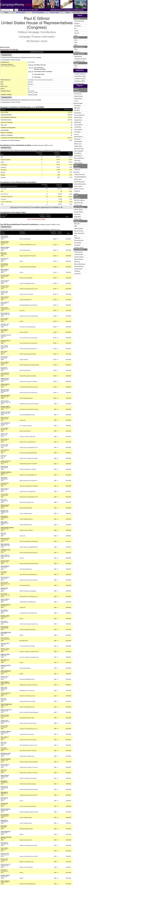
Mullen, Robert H (5, 384)
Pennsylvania (4, 164)
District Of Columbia (5, 159)
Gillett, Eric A (4, 742)
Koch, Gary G (4, 786)
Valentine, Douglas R (6, 411)
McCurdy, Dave (4, 433)
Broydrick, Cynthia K (6, 472)
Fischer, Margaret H (6, 670)
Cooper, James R (5, 280)
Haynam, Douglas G (5, 693)
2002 (4, 49)
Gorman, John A (4, 676)
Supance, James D (6, 665)
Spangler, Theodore (6, 837)
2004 (7, 49)
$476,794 (30, 71)
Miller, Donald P (5, 269)
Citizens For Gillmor (32, 94)
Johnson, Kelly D (5, 400)
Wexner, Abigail (5, 241)
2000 (1, 49)
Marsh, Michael (4, 582)
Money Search (21, 12)
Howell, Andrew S (5, 764)
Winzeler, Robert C (5, 560)
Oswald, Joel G (4, 858)
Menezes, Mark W (5, 395)
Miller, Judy (3, 252)
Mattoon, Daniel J (5, 853)
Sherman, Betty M (5, 604)
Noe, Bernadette (4, 428)
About (68, 12)
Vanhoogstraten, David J (7, 527)
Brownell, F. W (4, 510)
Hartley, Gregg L (5, 378)
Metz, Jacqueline (5, 544)
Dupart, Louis (4, 466)
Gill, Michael (4, 747)
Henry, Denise (4, 263)
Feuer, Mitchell (4, 236)
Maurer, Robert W (5, 555)
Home (6, 12)
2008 (13, 49)
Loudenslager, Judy (6, 632)
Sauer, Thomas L (5, 880)
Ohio (2, 156)
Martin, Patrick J (5, 775)
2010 (16, 49)
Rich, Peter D (4, 367)
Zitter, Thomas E (5, 637)
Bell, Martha (4, 825)
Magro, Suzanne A (5, 577)
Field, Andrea (4, 516)
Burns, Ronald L (4, 725)
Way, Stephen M (5, 538)
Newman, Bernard (5, 275)
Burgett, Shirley (4, 307)
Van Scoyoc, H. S (5, 324)
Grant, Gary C (4, 621)
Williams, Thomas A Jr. (6, 709)
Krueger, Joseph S (5, 599)
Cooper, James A (5, 296)
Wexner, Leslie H (5, 247)
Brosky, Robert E (5, 439)
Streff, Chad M (4, 345)
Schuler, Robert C (5, 285)
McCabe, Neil (4, 588)
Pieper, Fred (4, 687)
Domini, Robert (4, 626)
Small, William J (4, 610)
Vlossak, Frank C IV (5, 864)
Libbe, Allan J (4, 869)
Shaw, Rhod (4, 477)
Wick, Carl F (4, 499)
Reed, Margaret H (5, 659)
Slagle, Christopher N (6, 704)
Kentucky (3, 172)
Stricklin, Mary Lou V (6, 460)
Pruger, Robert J (5, 682)
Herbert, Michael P (5, 643)
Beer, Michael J (4, 842)
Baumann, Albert (5, 615)
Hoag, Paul (3, 698)
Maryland (3, 174)
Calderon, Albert (4, 720)
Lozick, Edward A (5, 373)
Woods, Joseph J (5, 714)
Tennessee (3, 167)
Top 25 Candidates (38, 12)
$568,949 (30, 64)
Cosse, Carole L (4, 444)
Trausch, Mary (4, 803)
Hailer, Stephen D (5, 449)
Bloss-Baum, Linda (6, 753)
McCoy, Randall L (5, 362)
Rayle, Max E (4, 593)
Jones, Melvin (4, 351)
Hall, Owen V (4, 571)
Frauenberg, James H (6, 334)
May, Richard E (5, 814)
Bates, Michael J (5, 483)
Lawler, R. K (4, 455)
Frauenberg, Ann (5, 258)
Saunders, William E (5, 340)
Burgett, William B (5, 313)
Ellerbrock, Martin (5, 654)
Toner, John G (4, 797)
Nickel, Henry (4, 820)
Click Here (14, 207)
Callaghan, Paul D (5, 549)
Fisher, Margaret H (5, 831)
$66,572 (31, 67)
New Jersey (3, 169)
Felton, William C (5, 736)
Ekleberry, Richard (5, 648)
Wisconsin (3, 177)
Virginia (2, 162)
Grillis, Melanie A (5, 566)
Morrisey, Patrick (5, 389)
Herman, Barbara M (5, 422)
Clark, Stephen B (5, 302)
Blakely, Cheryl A (5, 417)
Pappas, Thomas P (6, 758)
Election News (54, 12)
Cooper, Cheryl (4, 291)
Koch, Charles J (4, 329)
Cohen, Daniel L (4, 848)
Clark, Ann (3, 532)
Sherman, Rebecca (6, 731)
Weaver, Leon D (5, 505)
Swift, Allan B (4, 792)
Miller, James (4, 521)
